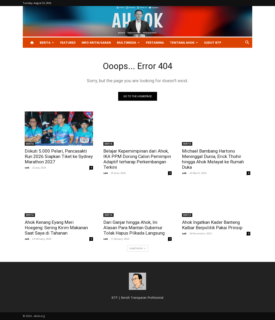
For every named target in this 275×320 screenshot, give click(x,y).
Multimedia (126, 42)
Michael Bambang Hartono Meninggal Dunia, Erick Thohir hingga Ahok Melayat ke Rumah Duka (213, 159)
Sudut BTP (212, 42)
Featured (68, 42)
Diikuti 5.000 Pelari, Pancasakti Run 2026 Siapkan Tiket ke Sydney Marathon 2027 (59, 156)
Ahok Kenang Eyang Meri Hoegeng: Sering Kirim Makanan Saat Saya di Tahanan (56, 228)
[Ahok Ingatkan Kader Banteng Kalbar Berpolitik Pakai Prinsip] (216, 200)
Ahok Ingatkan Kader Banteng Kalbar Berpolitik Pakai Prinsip (212, 225)
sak (27, 167)
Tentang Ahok (182, 42)
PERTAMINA (155, 42)
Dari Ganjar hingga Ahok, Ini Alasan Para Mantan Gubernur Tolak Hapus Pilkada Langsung (134, 228)
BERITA (45, 42)
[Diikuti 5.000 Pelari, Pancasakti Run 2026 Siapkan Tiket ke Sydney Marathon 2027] (59, 128)
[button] (247, 43)
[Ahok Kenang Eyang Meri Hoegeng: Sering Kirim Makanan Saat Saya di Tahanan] (59, 200)
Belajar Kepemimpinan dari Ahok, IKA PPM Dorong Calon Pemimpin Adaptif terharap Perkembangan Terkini (137, 159)
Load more (136, 248)
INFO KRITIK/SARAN (96, 42)
